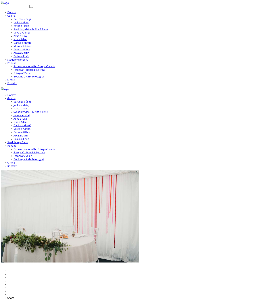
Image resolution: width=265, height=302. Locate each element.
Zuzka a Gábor (21, 49)
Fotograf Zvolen (22, 73)
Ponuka (11, 63)
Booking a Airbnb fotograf (28, 76)
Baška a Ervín (21, 56)
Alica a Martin (21, 53)
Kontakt (12, 83)
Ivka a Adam (20, 39)
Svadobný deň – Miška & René (30, 29)
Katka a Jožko (21, 26)
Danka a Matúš (22, 42)
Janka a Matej (21, 22)
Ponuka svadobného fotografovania (34, 66)
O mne (11, 80)
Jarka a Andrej (21, 32)
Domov (11, 12)
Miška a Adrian (22, 46)
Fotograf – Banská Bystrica (29, 69)
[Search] (31, 7)
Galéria (11, 15)
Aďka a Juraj (20, 36)
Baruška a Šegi (22, 19)
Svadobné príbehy (17, 59)
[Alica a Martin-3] (70, 261)
